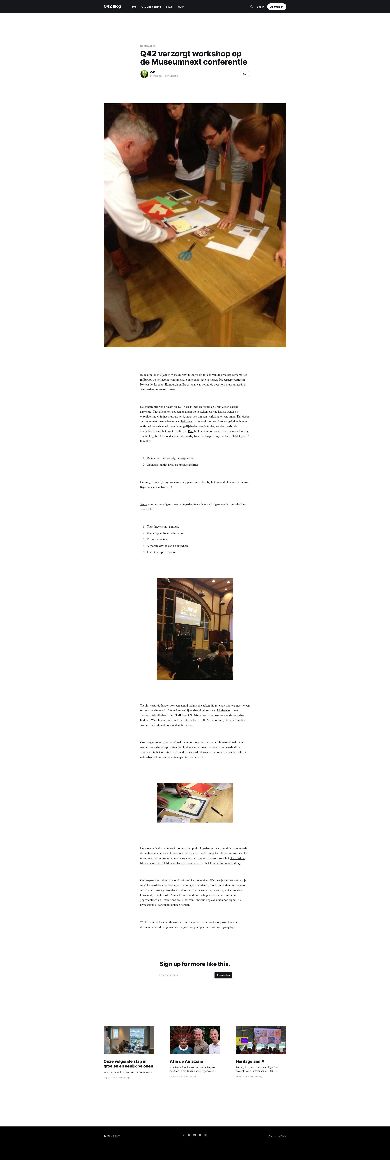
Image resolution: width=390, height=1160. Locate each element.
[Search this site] (251, 6)
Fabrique (186, 421)
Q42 (153, 72)
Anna (143, 504)
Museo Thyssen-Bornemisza (183, 863)
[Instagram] (205, 1135)
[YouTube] (200, 1135)
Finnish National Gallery (225, 863)
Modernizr (223, 710)
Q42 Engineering (151, 6)
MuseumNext (179, 375)
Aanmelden (276, 6)
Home (133, 6)
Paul (190, 431)
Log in (260, 6)
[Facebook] (189, 1135)
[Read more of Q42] (144, 74)
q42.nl (169, 6)
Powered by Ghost (277, 1136)
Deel (245, 74)
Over (181, 6)
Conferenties (147, 45)
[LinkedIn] (194, 1135)
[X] (183, 1135)
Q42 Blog (112, 6)
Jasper (165, 705)
